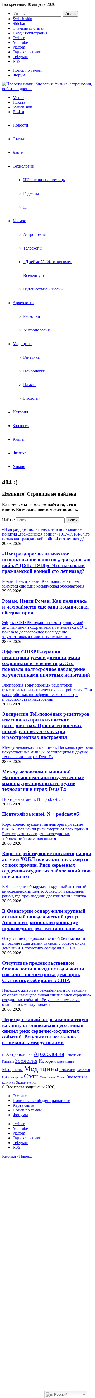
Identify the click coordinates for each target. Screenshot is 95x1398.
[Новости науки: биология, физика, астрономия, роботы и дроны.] (47, 88)
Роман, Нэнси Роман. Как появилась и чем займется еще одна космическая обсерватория (45, 606)
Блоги (18, 152)
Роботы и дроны (12, 1077)
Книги (19, 439)
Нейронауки (34, 371)
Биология (31, 398)
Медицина (22, 343)
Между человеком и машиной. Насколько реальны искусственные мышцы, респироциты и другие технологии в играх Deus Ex (43, 780)
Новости (20, 125)
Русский (60, 1394)
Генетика (31, 357)
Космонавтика (65, 1061)
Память (29, 384)
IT (25, 207)
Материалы (12, 1069)
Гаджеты (31, 193)
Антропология (36, 330)
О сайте (20, 1096)
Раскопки (31, 316)
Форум (19, 75)
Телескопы (32, 248)
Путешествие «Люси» (43, 289)
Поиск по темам (27, 70)
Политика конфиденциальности (41, 1100)
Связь (31, 1076)
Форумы (20, 1115)
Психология (67, 1070)
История (20, 412)
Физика (19, 453)
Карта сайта (23, 1105)
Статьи (19, 139)
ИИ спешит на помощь (44, 180)
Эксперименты (26, 1082)
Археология (23, 302)
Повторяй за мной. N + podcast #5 (40, 814)
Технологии (23, 166)
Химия (19, 466)
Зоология (21, 425)
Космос (19, 221)
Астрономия (34, 234)
